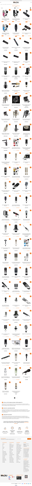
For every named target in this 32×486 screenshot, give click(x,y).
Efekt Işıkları (10, 455)
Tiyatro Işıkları (11, 453)
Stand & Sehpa (4, 451)
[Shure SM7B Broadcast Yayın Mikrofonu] (26, 13)
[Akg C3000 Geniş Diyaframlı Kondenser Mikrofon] (16, 28)
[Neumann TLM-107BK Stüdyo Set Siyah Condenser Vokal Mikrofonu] (16, 99)
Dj (2, 449)
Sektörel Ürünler (4, 452)
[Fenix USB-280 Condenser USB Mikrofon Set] (5, 56)
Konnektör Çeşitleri (11, 462)
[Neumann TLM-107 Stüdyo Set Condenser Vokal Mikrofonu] (5, 99)
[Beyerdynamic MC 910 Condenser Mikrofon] (16, 42)
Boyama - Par (10, 452)
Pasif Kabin (3, 462)
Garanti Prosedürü (18, 449)
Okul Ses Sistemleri (4, 453)
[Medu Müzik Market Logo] (4, 475)
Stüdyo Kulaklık (11, 449)
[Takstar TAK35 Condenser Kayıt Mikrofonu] (26, 71)
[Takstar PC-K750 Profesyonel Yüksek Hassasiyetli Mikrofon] (5, 85)
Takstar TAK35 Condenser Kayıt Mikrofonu (26, 76)
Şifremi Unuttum (18, 462)
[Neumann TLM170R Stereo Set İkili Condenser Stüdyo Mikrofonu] (5, 114)
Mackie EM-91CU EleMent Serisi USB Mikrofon (6, 76)
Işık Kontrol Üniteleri (11, 454)
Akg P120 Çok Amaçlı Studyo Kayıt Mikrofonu (26, 33)
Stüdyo (3, 448)
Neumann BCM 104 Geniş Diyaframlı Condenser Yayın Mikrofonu (26, 134)
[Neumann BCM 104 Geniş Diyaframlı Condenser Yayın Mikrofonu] (26, 128)
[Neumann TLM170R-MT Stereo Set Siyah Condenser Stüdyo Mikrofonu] (26, 99)
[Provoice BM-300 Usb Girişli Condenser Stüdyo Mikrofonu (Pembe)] (5, 13)
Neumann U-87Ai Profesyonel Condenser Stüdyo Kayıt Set (5, 133)
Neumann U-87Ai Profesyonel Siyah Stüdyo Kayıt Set (16, 133)
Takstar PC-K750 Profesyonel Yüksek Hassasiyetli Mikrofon (5, 90)
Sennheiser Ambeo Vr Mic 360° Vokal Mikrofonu (16, 90)
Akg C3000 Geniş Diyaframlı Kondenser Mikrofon (16, 33)
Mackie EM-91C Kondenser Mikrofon (26, 62)
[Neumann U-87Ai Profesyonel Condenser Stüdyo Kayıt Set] (5, 128)
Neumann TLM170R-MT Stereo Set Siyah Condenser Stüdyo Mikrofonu (26, 105)
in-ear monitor (11, 450)
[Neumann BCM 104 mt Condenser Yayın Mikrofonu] (5, 142)
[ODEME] (26, 483)
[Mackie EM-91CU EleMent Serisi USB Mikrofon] (5, 71)
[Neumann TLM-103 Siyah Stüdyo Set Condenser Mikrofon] (26, 114)
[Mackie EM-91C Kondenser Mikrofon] (26, 56)
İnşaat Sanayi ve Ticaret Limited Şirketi (26, 446)
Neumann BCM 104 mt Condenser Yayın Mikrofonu (5, 148)
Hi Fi (2, 450)
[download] (26, 477)
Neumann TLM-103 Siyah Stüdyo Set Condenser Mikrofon (26, 119)
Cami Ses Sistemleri (4, 454)
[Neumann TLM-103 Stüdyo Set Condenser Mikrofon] (16, 114)
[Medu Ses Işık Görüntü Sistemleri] (16, 2)
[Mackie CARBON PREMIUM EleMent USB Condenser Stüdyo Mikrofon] (16, 71)
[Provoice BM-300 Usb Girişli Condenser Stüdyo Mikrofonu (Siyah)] (16, 13)
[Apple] (18, 477)
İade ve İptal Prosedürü (19, 448)
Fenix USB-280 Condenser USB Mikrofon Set (6, 62)
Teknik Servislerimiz (18, 450)
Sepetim (17, 454)
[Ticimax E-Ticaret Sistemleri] (16, 485)
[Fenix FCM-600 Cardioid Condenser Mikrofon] (5, 42)
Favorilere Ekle (9, 10)
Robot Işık (10, 451)
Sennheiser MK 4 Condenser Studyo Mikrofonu (26, 90)
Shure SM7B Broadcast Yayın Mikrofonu (26, 19)
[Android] (18, 478)
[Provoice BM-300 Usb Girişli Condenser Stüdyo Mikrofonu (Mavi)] (5, 28)
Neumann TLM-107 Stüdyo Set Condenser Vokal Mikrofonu (5, 105)
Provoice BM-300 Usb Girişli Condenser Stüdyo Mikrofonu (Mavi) (5, 34)
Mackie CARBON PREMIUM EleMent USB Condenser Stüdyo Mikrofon (16, 77)
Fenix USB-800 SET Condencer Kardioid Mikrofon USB (26, 47)
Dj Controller (3, 455)
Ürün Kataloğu (18, 452)
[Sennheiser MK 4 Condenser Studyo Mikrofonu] (26, 85)
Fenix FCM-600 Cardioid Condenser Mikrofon (5, 47)
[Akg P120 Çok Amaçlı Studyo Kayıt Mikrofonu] (26, 28)
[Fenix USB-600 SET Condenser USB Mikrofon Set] (16, 56)
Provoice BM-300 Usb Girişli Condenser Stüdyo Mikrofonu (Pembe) (5, 20)
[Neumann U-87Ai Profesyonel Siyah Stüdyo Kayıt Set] (16, 128)
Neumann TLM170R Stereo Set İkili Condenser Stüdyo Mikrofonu (5, 119)
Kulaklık (10, 448)
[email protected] (25, 471)
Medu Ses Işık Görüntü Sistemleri (26, 444)
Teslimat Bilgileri (18, 451)
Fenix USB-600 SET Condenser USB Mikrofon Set (16, 62)
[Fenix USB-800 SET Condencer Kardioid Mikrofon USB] (26, 42)
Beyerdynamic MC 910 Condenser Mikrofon (16, 47)
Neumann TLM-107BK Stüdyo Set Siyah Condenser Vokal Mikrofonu (16, 105)
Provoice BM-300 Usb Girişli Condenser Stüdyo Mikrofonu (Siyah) (16, 20)
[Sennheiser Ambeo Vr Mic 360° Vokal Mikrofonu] (16, 85)
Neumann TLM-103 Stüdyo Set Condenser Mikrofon (16, 119)
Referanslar (17, 455)
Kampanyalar (17, 453)
